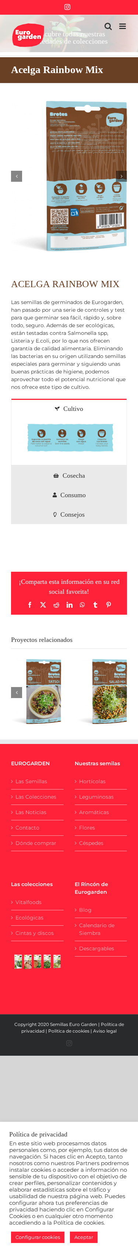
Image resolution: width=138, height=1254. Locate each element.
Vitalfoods (28, 902)
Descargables (96, 948)
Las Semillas (31, 781)
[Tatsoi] (36, 691)
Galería (45, 684)
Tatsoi (26, 684)
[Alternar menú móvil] (123, 26)
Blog (85, 910)
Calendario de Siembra (96, 929)
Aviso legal (105, 1031)
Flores (87, 827)
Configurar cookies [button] (37, 1237)
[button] (16, 176)
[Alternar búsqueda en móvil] (108, 26)
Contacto (27, 827)
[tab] (69, 408)
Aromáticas (94, 812)
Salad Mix (93, 684)
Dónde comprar (35, 843)
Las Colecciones (35, 797)
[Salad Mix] (102, 691)
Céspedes (91, 843)
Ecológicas (29, 917)
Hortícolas (92, 781)
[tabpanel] (69, 441)
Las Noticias (30, 812)
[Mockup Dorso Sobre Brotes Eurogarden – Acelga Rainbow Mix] (69, 176)
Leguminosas (96, 797)
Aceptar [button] (83, 1237)
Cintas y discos (34, 933)
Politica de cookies (68, 1031)
